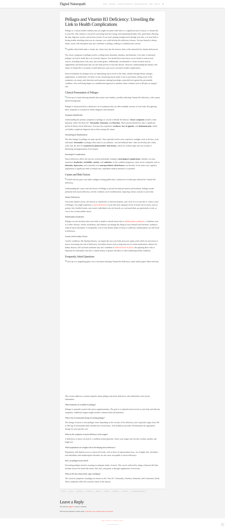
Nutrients (79, 491)
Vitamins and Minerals (139, 491)
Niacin (71, 491)
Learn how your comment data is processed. (99, 511)
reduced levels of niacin (124, 247)
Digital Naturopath (73, 4)
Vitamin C (125, 491)
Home (103, 520)
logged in (71, 506)
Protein (98, 491)
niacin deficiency (100, 205)
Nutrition (89, 491)
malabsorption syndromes (135, 221)
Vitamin (106, 491)
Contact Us (109, 520)
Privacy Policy (118, 520)
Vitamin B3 (115, 491)
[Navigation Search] (163, 4)
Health (63, 491)
